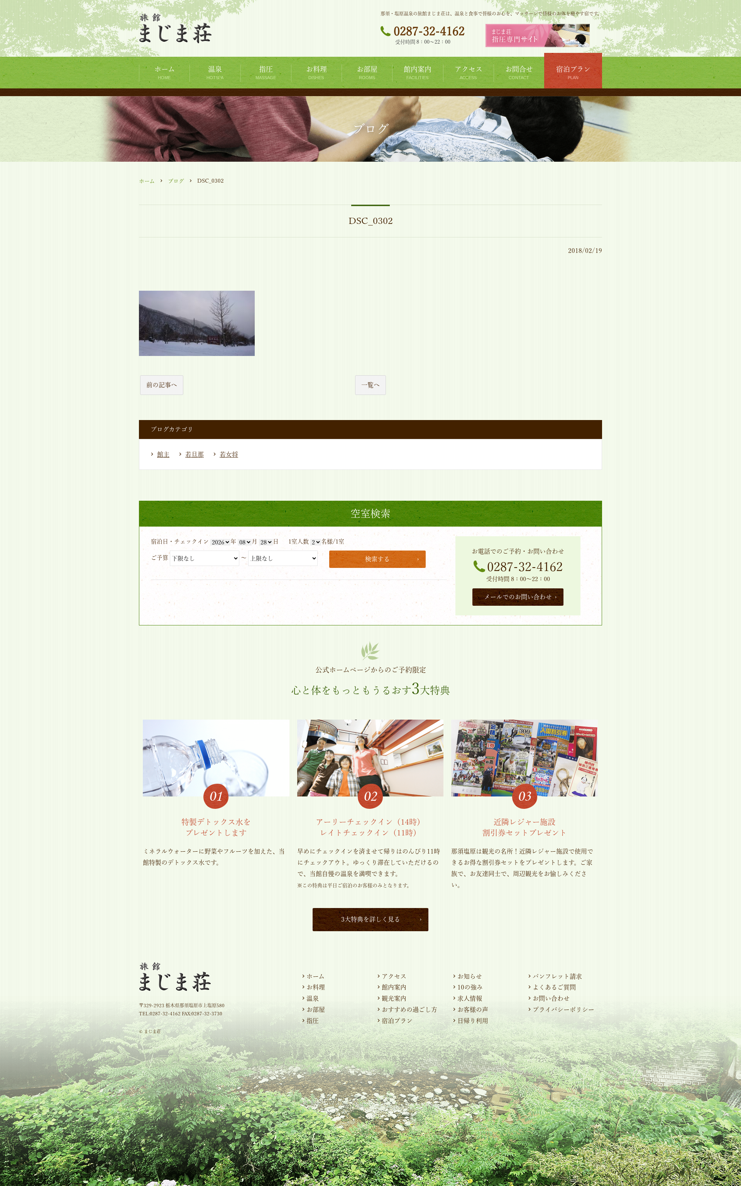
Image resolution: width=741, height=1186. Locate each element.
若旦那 (194, 454)
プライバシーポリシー (563, 1009)
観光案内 (394, 998)
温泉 (312, 998)
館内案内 (394, 987)
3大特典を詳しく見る (370, 919)
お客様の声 (472, 1009)
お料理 (315, 987)
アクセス (394, 976)
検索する (377, 559)
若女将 (229, 454)
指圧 (312, 1021)
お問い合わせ (551, 998)
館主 (163, 454)
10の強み (470, 987)
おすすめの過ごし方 (409, 1009)
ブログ (176, 181)
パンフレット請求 (557, 976)
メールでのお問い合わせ (518, 597)
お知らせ (469, 976)
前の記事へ (161, 385)
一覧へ (370, 385)
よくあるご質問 (554, 987)
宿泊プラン (397, 1021)
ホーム (147, 181)
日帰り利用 (472, 1021)
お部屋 (315, 1009)
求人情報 (469, 998)
